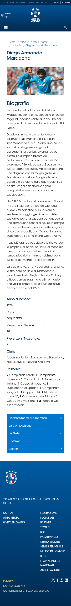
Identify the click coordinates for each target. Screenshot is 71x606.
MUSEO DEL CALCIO (52, 551)
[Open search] (65, 27)
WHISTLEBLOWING (14, 523)
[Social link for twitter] (53, 589)
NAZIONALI (47, 518)
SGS (42, 532)
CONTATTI (9, 513)
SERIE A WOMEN (50, 542)
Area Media (20, 2)
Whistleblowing (7, 2)
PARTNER (45, 523)
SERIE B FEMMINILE (51, 547)
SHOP (43, 556)
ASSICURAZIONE (50, 570)
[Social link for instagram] (61, 589)
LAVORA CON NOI (14, 586)
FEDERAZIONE (48, 513)
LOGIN (56, 2)
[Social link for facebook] (57, 589)
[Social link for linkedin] (66, 589)
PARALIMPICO (49, 537)
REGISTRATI (66, 2)
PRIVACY (8, 581)
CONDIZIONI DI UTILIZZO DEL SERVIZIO (26, 591)
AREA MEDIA (11, 518)
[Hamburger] (6, 27)
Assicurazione (41, 2)
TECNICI (45, 527)
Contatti (30, 2)
